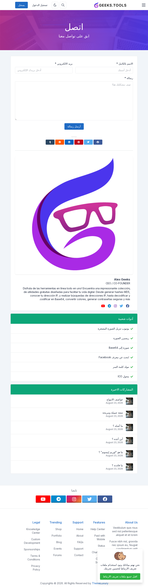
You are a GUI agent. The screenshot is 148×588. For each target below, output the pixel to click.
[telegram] (109, 306)
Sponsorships (32, 549)
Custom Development (32, 541)
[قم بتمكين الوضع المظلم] (55, 5)
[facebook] (127, 306)
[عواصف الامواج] (129, 402)
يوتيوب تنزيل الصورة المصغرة (113, 328)
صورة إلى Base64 (119, 347)
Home (79, 529)
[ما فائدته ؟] (129, 468)
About (79, 535)
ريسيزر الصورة (121, 338)
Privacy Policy (35, 567)
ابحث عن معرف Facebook (114, 357)
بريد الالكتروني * (64, 63)
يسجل (21, 4)
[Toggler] (144, 5)
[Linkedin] (69, 142)
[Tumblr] (50, 142)
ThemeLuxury (100, 583)
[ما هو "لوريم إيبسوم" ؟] (129, 455)
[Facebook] (97, 142)
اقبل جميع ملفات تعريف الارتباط (120, 576)
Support (78, 548)
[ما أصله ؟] (129, 429)
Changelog (98, 552)
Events (58, 548)
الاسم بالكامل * (124, 63)
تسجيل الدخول (39, 4)
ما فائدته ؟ (117, 465)
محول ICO (123, 376)
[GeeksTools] (110, 5)
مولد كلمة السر (121, 366)
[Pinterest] (78, 142)
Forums (57, 555)
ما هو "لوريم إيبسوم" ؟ (111, 452)
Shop (58, 529)
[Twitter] (88, 142)
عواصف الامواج (115, 399)
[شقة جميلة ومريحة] (129, 416)
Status (101, 545)
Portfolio (57, 535)
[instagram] (114, 306)
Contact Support (100, 560)
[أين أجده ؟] (129, 442)
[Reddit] (59, 142)
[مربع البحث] (63, 5)
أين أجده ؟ (117, 438)
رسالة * (129, 78)
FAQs (80, 542)
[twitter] (121, 306)
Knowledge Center (33, 531)
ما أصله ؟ (118, 425)
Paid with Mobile (99, 537)
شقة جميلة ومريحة (113, 412)
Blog (59, 542)
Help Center (98, 529)
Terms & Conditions (33, 557)
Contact (78, 555)
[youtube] (103, 306)
